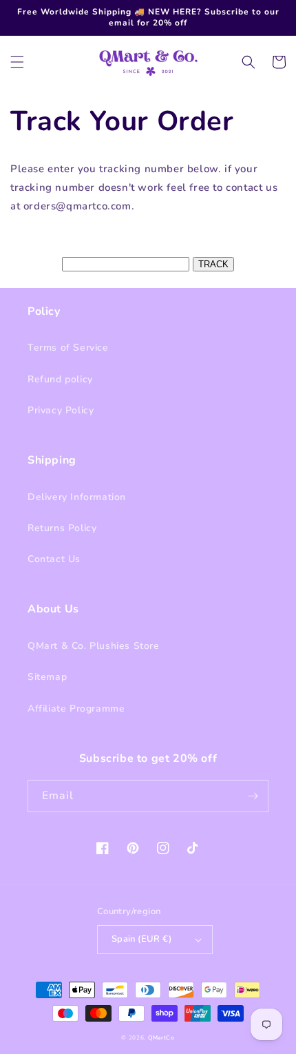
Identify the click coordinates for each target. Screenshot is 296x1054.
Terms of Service (68, 347)
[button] (17, 62)
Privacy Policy (61, 410)
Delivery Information (77, 497)
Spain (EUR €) (141, 939)
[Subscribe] (252, 796)
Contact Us (54, 559)
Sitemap (47, 676)
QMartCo (161, 1038)
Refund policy (60, 379)
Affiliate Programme (76, 708)
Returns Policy (62, 528)
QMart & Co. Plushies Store (94, 645)
